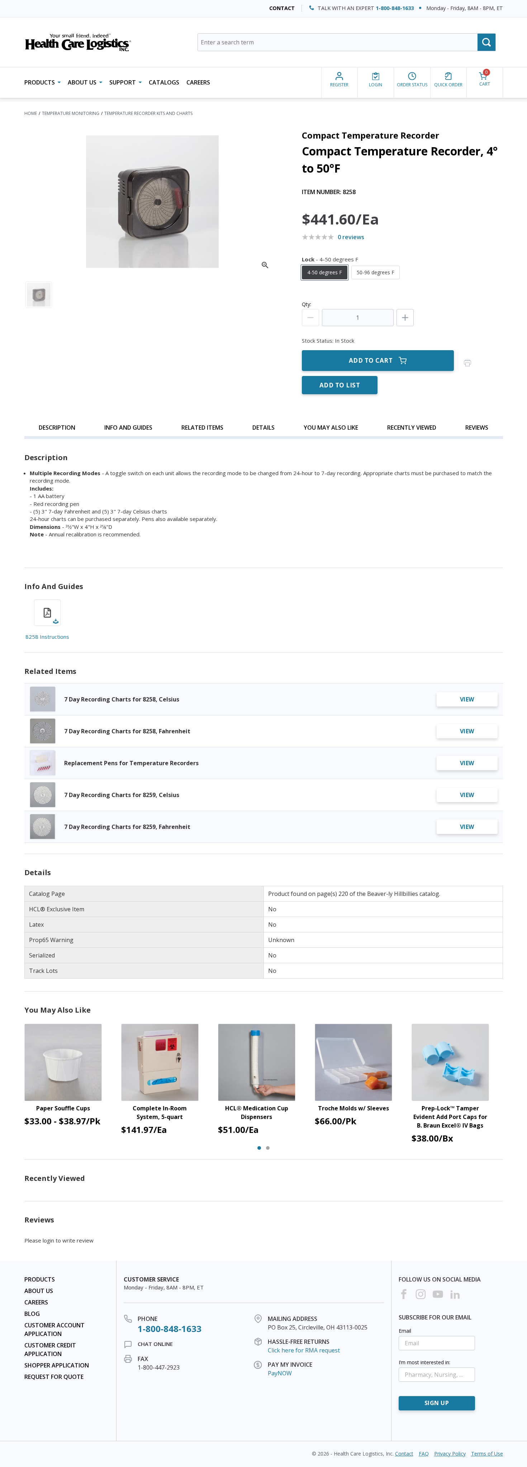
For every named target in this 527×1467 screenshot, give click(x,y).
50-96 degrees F (375, 272)
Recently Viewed (411, 427)
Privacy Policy (450, 1453)
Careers (198, 82)
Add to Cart (371, 360)
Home (30, 113)
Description (57, 427)
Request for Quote (54, 1377)
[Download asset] (47, 612)
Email (405, 1330)
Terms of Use (487, 1453)
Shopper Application (56, 1365)
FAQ (424, 1453)
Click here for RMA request (304, 1350)
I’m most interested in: (424, 1362)
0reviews (351, 237)
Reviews (476, 427)
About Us (38, 1291)
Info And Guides (128, 427)
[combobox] (347, 42)
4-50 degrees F (324, 272)
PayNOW (280, 1373)
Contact (282, 8)
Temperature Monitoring (70, 113)
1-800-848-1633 (395, 8)
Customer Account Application (54, 1329)
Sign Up (436, 1403)
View (467, 699)
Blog (32, 1314)
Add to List (339, 385)
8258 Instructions (47, 636)
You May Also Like (331, 427)
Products (39, 1279)
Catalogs (164, 82)
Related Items (202, 427)
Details (263, 427)
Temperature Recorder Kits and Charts (148, 113)
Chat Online (155, 1343)
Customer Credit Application (50, 1349)
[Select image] (38, 294)
